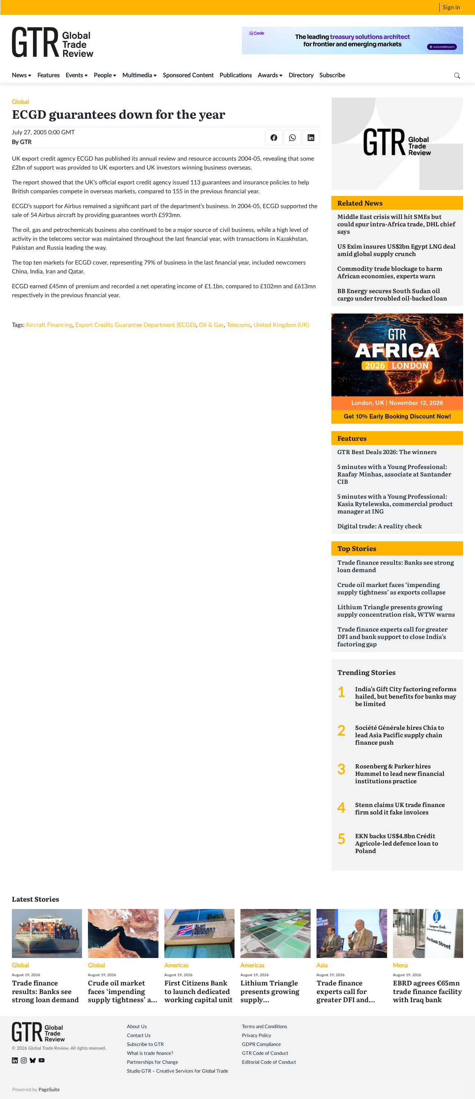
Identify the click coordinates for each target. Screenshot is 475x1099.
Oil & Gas (211, 325)
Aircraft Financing (49, 325)
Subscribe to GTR (145, 1044)
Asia (322, 965)
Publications (236, 75)
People (103, 75)
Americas (176, 965)
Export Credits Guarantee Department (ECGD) (135, 325)
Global (20, 102)
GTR (26, 142)
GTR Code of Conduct (265, 1053)
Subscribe (332, 75)
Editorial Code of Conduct (269, 1062)
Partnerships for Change (152, 1062)
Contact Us (139, 1035)
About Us (137, 1026)
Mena (400, 965)
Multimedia (137, 75)
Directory (301, 75)
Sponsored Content (188, 75)
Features (48, 75)
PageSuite (49, 1089)
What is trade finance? (150, 1053)
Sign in (451, 7)
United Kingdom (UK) (281, 325)
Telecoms (238, 325)
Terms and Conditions (264, 1026)
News (19, 75)
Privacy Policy (256, 1035)
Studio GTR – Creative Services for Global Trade (177, 1071)
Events (74, 75)
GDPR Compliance (261, 1044)
